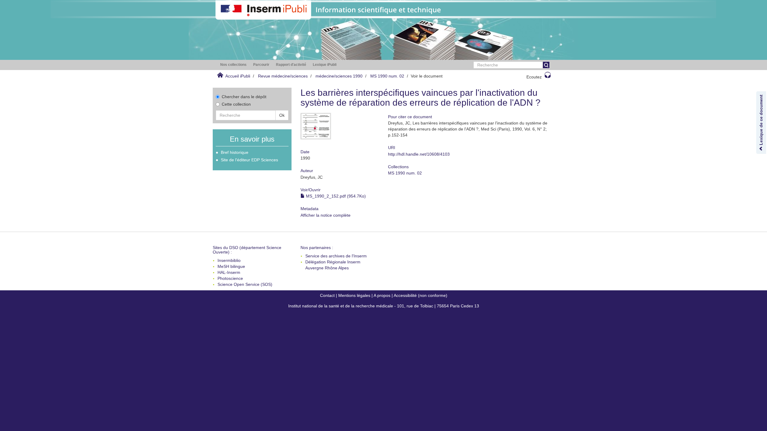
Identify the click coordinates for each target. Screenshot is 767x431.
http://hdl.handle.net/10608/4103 (419, 154)
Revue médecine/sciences (283, 76)
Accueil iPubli (237, 76)
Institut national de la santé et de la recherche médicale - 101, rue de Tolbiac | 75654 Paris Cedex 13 (383, 305)
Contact (327, 295)
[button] (233, 65)
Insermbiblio (229, 260)
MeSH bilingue (231, 266)
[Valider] (546, 65)
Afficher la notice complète (326, 215)
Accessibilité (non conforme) (420, 295)
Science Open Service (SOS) (245, 284)
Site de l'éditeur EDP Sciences (249, 159)
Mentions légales (354, 295)
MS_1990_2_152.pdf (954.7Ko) (335, 196)
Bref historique (234, 152)
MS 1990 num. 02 (387, 76)
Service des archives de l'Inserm (336, 256)
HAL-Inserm (229, 272)
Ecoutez (534, 77)
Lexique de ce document (761, 120)
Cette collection (236, 104)
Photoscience (230, 278)
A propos (382, 295)
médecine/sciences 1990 (339, 76)
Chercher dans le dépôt (244, 96)
